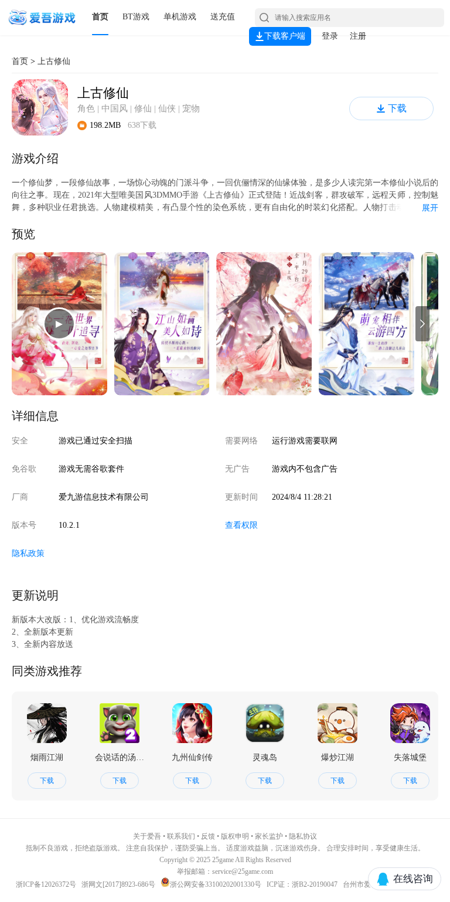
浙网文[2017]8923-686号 (118, 884)
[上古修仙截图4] (366, 323)
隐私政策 (28, 553)
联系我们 (181, 836)
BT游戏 (135, 16)
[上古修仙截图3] (264, 323)
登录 (330, 36)
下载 (397, 108)
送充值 (222, 16)
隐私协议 (303, 836)
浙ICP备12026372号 (47, 884)
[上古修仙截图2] (162, 323)
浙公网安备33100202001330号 (215, 884)
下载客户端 (284, 36)
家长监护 (269, 836)
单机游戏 (179, 16)
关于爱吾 (147, 836)
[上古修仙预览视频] (59, 323)
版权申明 (235, 836)
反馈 (208, 836)
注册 (358, 36)
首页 (100, 16)
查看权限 (241, 525)
